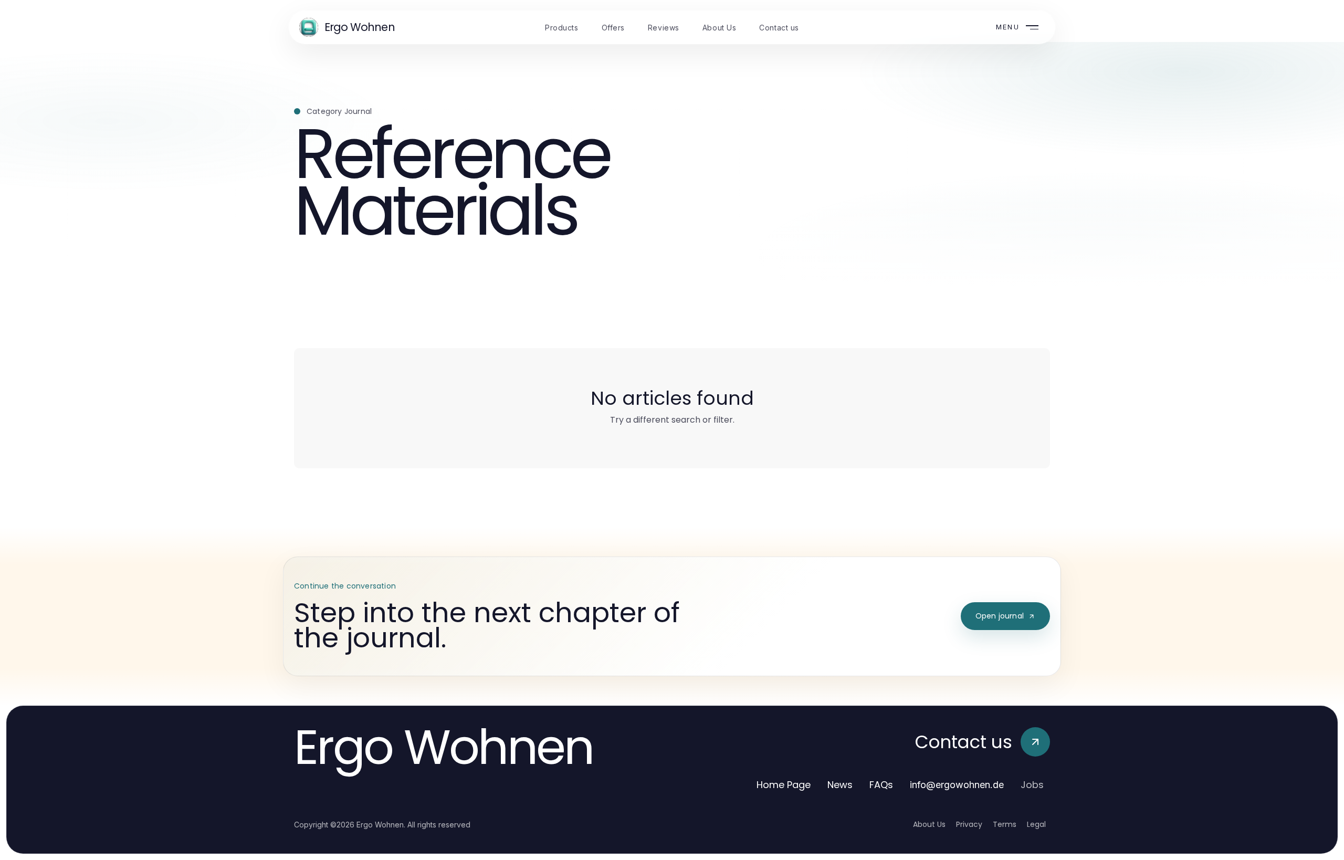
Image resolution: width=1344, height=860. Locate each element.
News (840, 784)
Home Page (784, 784)
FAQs (881, 784)
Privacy (969, 824)
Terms (1004, 824)
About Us (929, 824)
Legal (1036, 824)
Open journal (999, 616)
